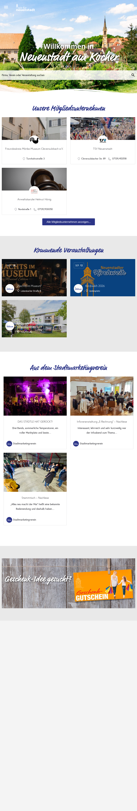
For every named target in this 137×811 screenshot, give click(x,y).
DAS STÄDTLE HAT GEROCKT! (35, 421)
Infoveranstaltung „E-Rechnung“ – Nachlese (102, 421)
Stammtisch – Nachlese (35, 497)
